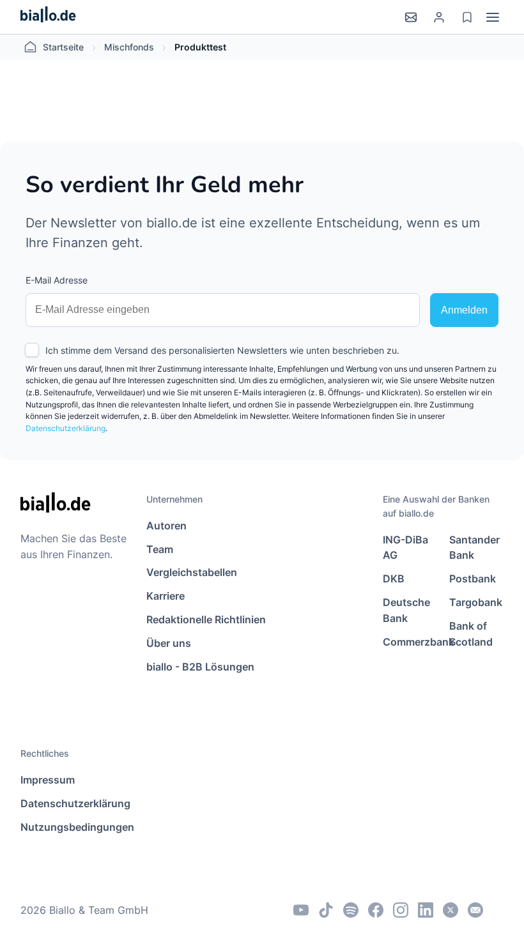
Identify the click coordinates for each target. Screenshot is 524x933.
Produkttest (200, 47)
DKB (394, 578)
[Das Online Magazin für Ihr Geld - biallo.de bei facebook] (375, 910)
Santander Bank (474, 547)
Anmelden (464, 310)
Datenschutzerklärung (65, 428)
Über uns (168, 643)
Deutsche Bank (406, 610)
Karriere (165, 595)
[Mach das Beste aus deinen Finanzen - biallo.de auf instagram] (400, 910)
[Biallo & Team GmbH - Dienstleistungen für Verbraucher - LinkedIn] (425, 910)
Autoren (166, 525)
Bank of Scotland (471, 633)
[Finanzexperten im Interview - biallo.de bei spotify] (350, 910)
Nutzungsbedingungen (77, 827)
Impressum (47, 779)
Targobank (475, 602)
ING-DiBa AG (405, 547)
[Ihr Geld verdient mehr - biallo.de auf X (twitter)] (450, 910)
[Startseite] (48, 16)
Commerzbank (410, 641)
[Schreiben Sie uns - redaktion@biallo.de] (475, 910)
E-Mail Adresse (57, 280)
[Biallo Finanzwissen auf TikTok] (326, 910)
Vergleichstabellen (191, 572)
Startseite (63, 47)
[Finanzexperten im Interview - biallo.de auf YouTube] (301, 910)
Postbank (472, 578)
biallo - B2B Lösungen (200, 666)
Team (159, 549)
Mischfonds (129, 47)
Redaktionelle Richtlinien (206, 619)
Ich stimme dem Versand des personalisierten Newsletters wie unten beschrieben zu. (222, 350)
